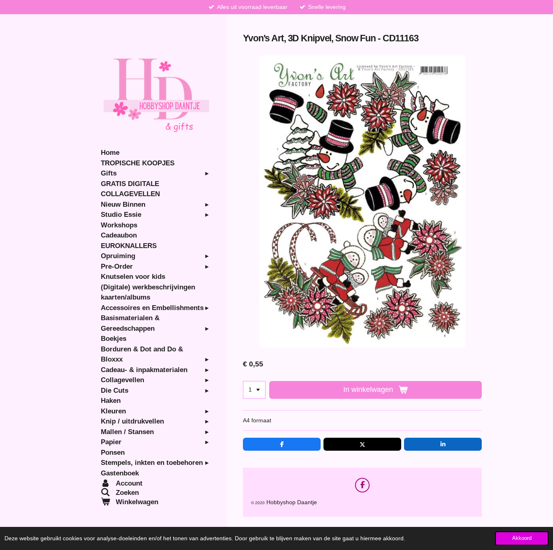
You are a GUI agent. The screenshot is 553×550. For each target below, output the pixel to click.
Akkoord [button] (522, 538)
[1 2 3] (254, 390)
